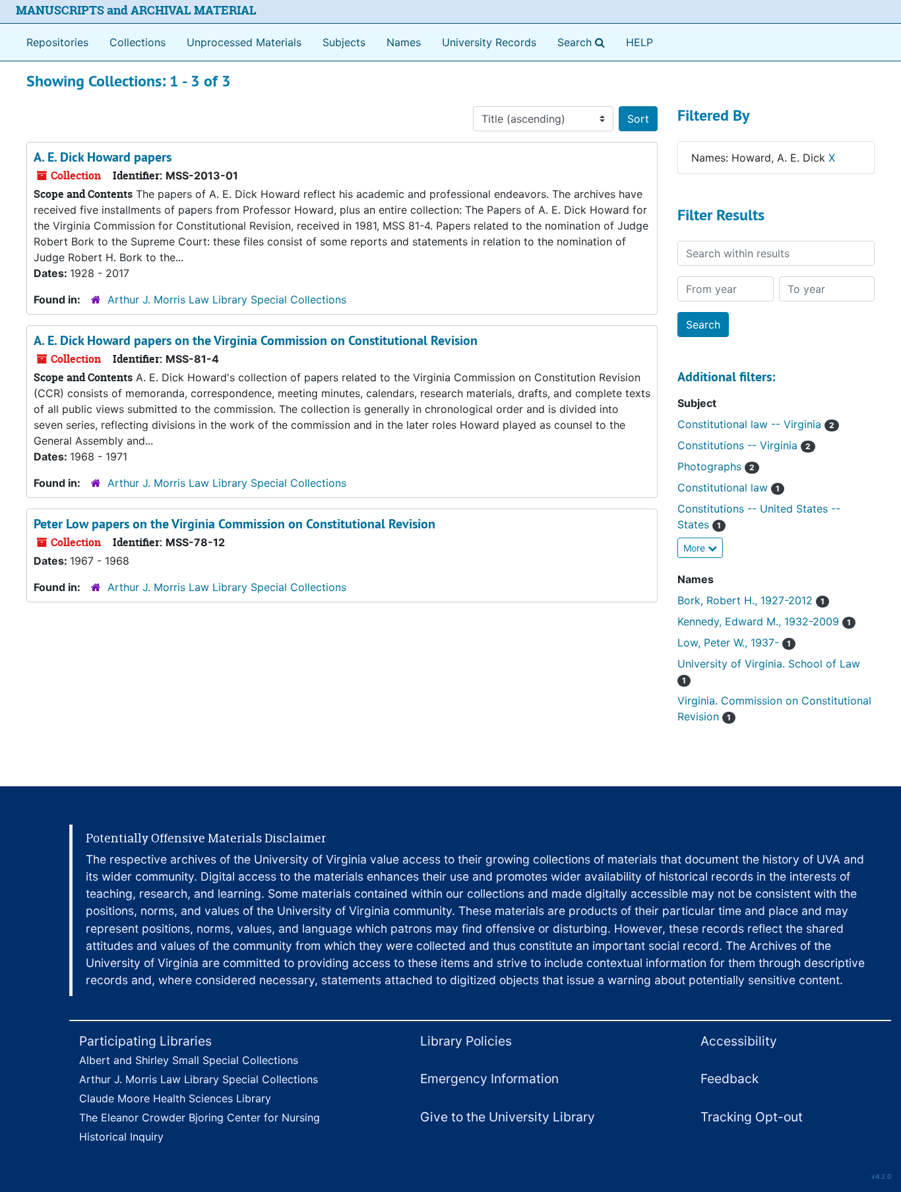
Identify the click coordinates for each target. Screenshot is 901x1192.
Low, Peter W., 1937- (734, 642)
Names (404, 42)
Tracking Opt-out (751, 1117)
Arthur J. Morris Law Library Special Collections (227, 299)
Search (583, 42)
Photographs (716, 466)
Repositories (57, 42)
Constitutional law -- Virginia (755, 424)
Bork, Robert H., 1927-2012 (750, 600)
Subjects (344, 42)
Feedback (729, 1078)
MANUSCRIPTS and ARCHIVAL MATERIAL (136, 10)
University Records (489, 42)
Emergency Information (489, 1078)
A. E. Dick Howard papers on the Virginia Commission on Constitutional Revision (256, 340)
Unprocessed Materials (244, 42)
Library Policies (466, 1041)
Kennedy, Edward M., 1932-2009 (764, 621)
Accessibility (738, 1041)
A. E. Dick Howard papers (102, 157)
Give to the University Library (507, 1117)
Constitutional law (728, 487)
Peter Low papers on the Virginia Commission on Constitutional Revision (234, 523)
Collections (137, 42)
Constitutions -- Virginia (744, 445)
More (695, 547)
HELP (639, 42)
